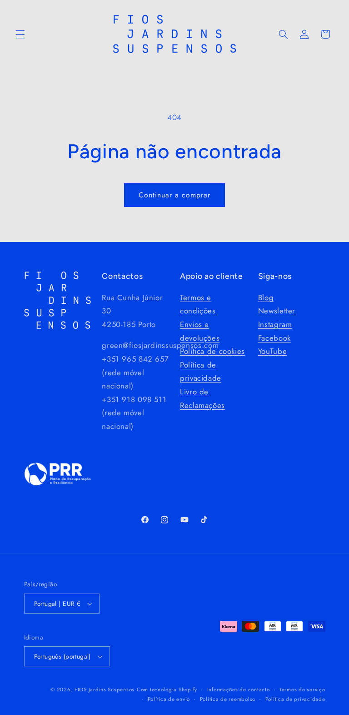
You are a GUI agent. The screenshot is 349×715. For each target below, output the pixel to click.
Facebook (274, 337)
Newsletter (276, 310)
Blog (266, 297)
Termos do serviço (302, 689)
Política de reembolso (227, 699)
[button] (20, 34)
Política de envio (169, 699)
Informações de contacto (238, 689)
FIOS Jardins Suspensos (105, 689)
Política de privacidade (295, 699)
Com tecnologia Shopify (167, 689)
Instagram (275, 324)
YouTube (272, 351)
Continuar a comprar (175, 195)
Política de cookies (212, 351)
